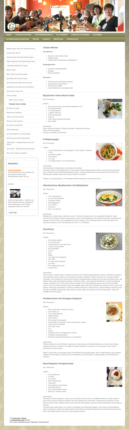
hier (27, 176)
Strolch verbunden (14, 170)
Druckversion (16, 418)
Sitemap (23, 418)
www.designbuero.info (17, 420)
